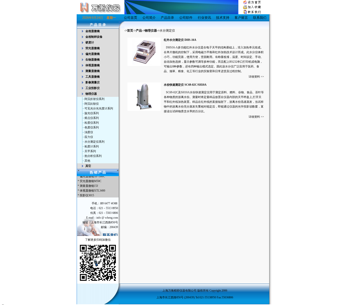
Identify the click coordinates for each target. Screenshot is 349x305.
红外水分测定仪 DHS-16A (180, 40)
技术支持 (222, 17)
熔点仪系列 (92, 118)
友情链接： (3, 304)
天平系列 (90, 151)
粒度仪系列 (92, 122)
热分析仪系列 (93, 156)
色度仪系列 (92, 127)
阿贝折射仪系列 (94, 99)
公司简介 (149, 17)
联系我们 (259, 17)
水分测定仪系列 (94, 141)
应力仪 (89, 137)
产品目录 (167, 17)
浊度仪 (89, 132)
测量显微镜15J (89, 185)
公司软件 (186, 17)
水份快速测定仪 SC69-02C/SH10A (185, 84)
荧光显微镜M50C (90, 180)
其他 (87, 160)
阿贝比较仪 (92, 103)
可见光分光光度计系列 (99, 108)
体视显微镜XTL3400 (92, 189)
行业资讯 (204, 17)
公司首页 (130, 17)
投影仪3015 (87, 194)
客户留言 (241, 17)
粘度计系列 (92, 146)
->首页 (128, 30)
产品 (139, 30)
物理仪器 (151, 30)
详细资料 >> (256, 76)
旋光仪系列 (92, 113)
